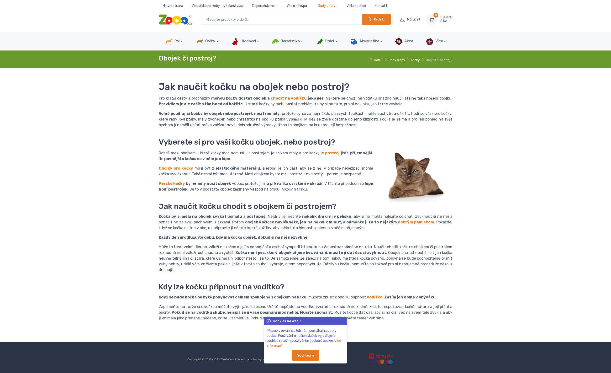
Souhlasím (305, 355)
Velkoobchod (356, 6)
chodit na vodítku (289, 98)
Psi (177, 41)
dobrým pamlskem (416, 222)
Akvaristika (368, 41)
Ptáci (329, 41)
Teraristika (290, 41)
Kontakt (381, 6)
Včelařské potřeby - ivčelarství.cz (218, 6)
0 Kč (446, 19)
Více (438, 41)
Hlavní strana (173, 6)
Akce (408, 41)
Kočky (209, 41)
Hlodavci (248, 41)
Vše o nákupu (297, 6)
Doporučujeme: (263, 6)
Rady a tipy (326, 6)
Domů (378, 60)
